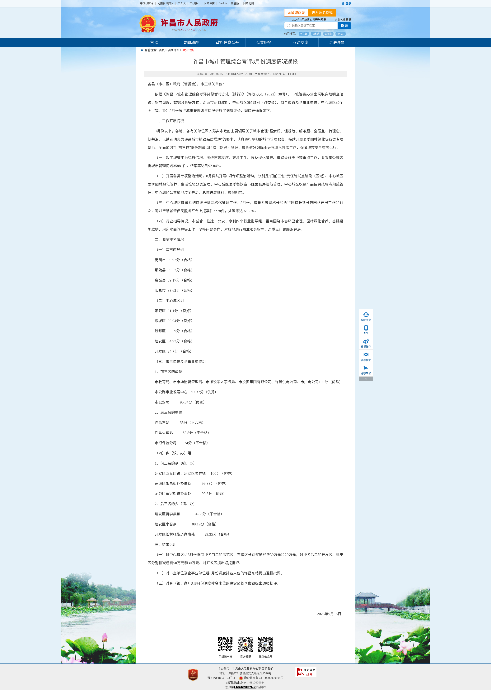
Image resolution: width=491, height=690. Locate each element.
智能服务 (366, 319)
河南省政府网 (165, 3)
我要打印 (279, 74)
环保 (340, 33)
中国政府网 (146, 3)
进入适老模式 (322, 13)
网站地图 (248, 3)
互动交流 (300, 43)
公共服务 (264, 43)
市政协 (194, 3)
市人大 (182, 3)
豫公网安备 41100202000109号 (263, 677)
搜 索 (344, 25)
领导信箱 (366, 360)
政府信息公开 (227, 43)
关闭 (292, 74)
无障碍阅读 (296, 13)
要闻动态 (191, 43)
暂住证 (303, 33)
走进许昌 (336, 43)
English (223, 3)
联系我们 (267, 668)
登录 (348, 3)
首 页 (154, 43)
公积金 (328, 33)
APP (365, 333)
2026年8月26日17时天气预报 (309, 19)
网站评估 (209, 3)
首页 (162, 50)
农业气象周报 (343, 19)
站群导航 (366, 373)
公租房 (316, 33)
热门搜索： (291, 33)
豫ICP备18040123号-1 (221, 677)
